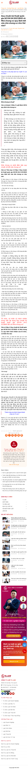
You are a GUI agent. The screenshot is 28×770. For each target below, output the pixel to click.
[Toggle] (26, 502)
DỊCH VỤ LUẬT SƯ (7, 506)
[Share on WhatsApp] (7, 36)
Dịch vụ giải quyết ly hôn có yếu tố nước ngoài (14, 472)
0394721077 (5, 687)
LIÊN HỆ (4, 511)
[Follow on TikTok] (8, 693)
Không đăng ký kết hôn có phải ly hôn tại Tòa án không (18, 518)
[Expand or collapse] (25, 63)
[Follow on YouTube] (13, 693)
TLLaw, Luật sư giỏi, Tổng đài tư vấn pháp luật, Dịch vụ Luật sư (14, 450)
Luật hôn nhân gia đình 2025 (18, 538)
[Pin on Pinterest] (15, 36)
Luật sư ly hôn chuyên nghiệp (17, 566)
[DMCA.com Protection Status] (5, 691)
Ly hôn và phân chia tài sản (18, 572)
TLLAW (4, 499)
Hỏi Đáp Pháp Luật (11, 8)
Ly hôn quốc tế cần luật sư (18, 532)
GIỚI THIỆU (5, 502)
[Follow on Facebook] (2, 693)
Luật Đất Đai (20, 8)
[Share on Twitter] (11, 36)
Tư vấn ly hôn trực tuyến (17, 558)
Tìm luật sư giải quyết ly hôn (19, 552)
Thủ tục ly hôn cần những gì (18, 578)
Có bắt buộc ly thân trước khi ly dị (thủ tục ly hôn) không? (19, 526)
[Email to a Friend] (13, 36)
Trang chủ (3, 8)
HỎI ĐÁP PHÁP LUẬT (8, 508)
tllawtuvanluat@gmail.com (8, 689)
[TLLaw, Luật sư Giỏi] (14, 3)
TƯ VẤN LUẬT (6, 504)
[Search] (26, 2)
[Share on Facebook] (9, 36)
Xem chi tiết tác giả (14, 464)
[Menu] (2, 2)
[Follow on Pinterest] (10, 693)
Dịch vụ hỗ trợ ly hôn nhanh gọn (18, 546)
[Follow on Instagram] (5, 693)
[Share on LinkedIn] (17, 36)
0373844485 (13, 687)
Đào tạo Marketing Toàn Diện (13, 419)
